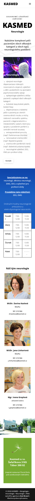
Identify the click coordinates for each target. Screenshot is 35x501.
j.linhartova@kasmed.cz (17, 361)
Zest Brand (24, 496)
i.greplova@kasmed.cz (17, 408)
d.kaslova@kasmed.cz (17, 314)
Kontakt (8, 161)
